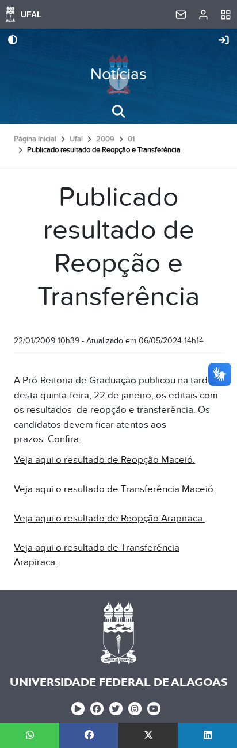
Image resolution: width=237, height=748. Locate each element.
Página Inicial (35, 139)
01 (131, 139)
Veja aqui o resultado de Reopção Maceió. (104, 460)
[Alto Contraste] (12, 40)
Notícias (118, 74)
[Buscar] (118, 111)
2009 (105, 139)
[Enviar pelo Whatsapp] (29, 735)
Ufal (76, 139)
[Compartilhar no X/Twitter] (148, 735)
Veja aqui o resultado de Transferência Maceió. (115, 489)
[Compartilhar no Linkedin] (207, 735)
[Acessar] (223, 40)
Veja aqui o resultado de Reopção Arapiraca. (109, 518)
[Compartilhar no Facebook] (88, 735)
